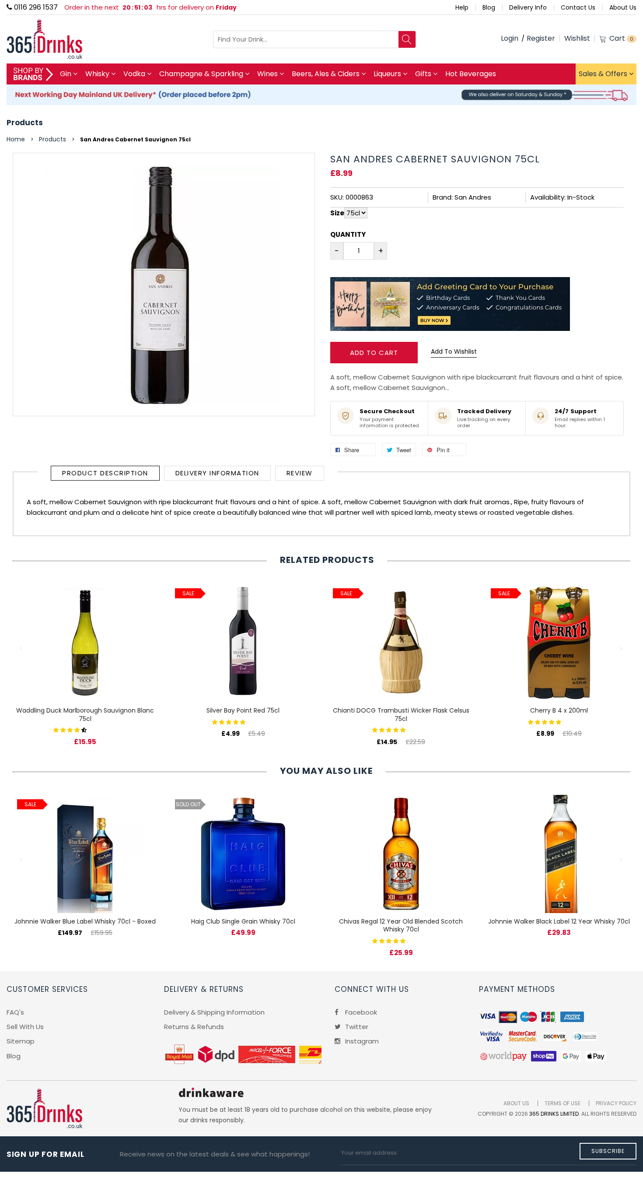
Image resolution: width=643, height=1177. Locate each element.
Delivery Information (217, 473)
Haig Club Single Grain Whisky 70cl (243, 921)
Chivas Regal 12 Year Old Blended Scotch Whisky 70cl (401, 925)
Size (337, 213)
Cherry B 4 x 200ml (559, 710)
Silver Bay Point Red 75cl (243, 710)
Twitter (355, 1026)
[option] (85, 655)
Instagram (361, 1041)
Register (541, 38)
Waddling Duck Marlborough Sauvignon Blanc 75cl (85, 714)
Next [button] (621, 648)
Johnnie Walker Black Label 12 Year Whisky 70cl (559, 921)
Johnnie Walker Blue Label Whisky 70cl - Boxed (85, 921)
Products (25, 122)
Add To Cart (374, 352)
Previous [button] (21, 648)
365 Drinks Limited (554, 1113)
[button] (70, 729)
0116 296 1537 (35, 7)
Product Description (105, 473)
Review (300, 473)
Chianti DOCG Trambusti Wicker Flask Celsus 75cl (401, 714)
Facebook (360, 1012)
